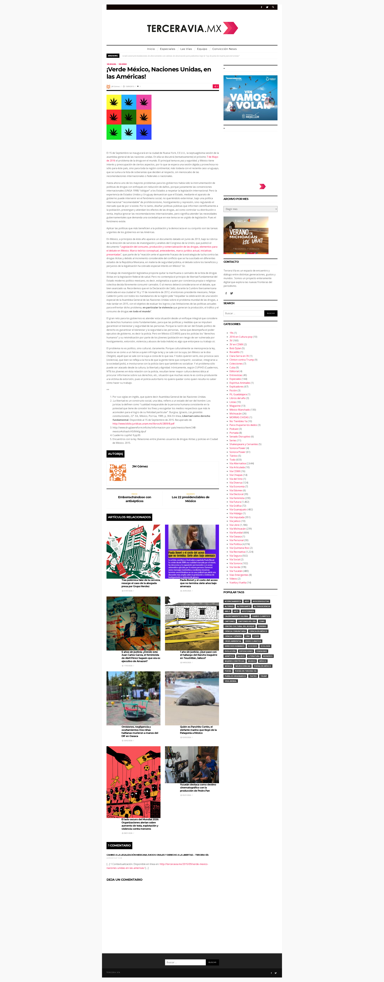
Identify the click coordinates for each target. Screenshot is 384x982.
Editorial (234, 371)
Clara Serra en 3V (239, 356)
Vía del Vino (236, 478)
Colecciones (236, 363)
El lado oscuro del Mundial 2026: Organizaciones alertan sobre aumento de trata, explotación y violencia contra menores (140, 824)
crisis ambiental (233, 641)
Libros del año (238, 398)
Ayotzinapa (248, 611)
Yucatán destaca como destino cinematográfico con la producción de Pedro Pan (198, 787)
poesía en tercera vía (245, 671)
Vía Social (235, 559)
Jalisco (241, 656)
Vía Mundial (236, 532)
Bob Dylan (235, 348)
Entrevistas (236, 375)
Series (233, 440)
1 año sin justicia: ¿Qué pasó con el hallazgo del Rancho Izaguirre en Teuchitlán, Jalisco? (198, 655)
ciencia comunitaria (235, 631)
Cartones (230, 621)
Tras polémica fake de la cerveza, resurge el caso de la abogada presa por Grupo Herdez (141, 583)
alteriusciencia (262, 606)
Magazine (235, 405)
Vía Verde (123, 64)
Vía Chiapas (236, 475)
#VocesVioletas (261, 601)
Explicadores (237, 386)
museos (252, 661)
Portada (234, 432)
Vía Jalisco (235, 521)
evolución (230, 651)
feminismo (261, 651)
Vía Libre (234, 525)
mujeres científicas (234, 661)
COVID (256, 636)
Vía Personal (237, 540)
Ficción (233, 390)
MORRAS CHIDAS (239, 417)
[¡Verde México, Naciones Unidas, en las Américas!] (129, 117)
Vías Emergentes (239, 575)
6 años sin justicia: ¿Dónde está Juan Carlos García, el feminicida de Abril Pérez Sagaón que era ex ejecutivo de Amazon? (141, 657)
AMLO (227, 611)
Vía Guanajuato (238, 509)
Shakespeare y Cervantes (244, 444)
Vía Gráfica (235, 505)
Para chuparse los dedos (243, 425)
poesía (228, 671)
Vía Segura (111, 64)
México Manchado (240, 409)
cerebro (262, 626)
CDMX (262, 621)
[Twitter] (267, 7)
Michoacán (236, 413)
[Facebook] (261, 7)
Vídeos (233, 578)
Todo (233, 459)
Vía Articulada (237, 467)
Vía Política (236, 544)
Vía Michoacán (238, 528)
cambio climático (261, 616)
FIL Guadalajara (238, 394)
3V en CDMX (236, 344)
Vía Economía (237, 486)
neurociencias (242, 666)
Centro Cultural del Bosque (239, 626)
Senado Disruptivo (240, 436)
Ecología (265, 646)
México (262, 661)
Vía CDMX (235, 471)
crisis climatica (253, 641)
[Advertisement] (251, 156)
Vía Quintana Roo (239, 548)
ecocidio (252, 646)
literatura (254, 656)
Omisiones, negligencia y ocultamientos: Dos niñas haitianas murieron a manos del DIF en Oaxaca (140, 731)
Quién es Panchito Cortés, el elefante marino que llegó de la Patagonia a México (198, 730)
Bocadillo (235, 352)
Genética (229, 656)
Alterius (229, 606)
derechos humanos (234, 646)
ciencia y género (233, 636)
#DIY (247, 601)
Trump (263, 676)
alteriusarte (243, 606)
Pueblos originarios (235, 676)
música (228, 666)
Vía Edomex (236, 490)
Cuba (232, 367)
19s (231, 332)
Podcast (234, 429)
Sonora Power (238, 448)
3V (231, 340)
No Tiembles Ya (238, 421)
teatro (253, 676)
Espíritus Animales (240, 382)
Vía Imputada (237, 517)
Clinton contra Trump (242, 359)
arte (236, 611)
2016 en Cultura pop (241, 336)
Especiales (235, 379)
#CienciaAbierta (233, 601)
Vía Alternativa (238, 463)
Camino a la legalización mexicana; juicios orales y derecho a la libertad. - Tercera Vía (157, 855)
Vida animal (231, 681)
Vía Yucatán (236, 571)
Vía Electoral (236, 494)
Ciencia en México (258, 631)
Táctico (234, 455)
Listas (233, 402)
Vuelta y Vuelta (238, 582)
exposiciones (246, 651)
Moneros (268, 656)
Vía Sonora (236, 563)
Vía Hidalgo (236, 513)
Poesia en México (262, 666)
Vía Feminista (237, 498)
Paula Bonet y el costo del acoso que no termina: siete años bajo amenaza (199, 583)
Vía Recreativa (237, 551)
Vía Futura (235, 501)
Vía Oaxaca (236, 536)
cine (247, 636)
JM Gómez (115, 86)
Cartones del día (247, 621)
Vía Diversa (236, 482)
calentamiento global (236, 616)
